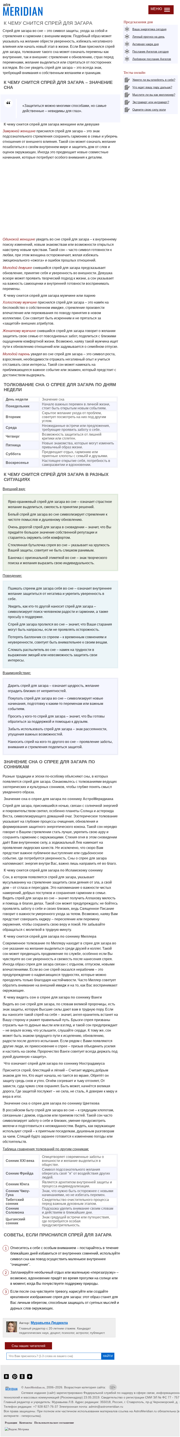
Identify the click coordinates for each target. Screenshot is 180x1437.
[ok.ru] (22, 1378)
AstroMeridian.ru (34, 1387)
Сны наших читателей (28, 1346)
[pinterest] (14, 1378)
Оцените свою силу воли (149, 109)
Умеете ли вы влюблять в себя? (153, 79)
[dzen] (29, 1378)
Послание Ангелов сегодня (150, 51)
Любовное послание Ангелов (151, 59)
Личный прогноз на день (148, 36)
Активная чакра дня (145, 44)
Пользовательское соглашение (54, 1422)
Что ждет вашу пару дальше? (152, 87)
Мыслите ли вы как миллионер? (153, 94)
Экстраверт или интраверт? (150, 102)
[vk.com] (6, 1378)
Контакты (25, 1422)
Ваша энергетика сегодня (149, 29)
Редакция (11, 1422)
